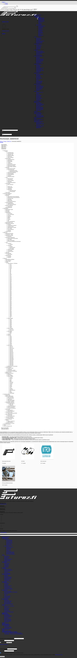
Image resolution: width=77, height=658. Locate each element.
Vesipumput (10, 206)
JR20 (11, 281)
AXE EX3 (11, 349)
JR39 (11, 298)
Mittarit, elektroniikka (40, 104)
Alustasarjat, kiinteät (9, 235)
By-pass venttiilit (39, 42)
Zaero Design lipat (39, 87)
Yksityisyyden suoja (58, 654)
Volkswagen (12, 393)
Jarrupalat (9, 245)
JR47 (11, 306)
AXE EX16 (11, 355)
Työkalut (35, 111)
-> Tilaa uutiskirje (3, 532)
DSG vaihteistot (39, 45)
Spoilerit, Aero (8, 261)
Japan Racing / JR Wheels (12, 263)
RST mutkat (10, 228)
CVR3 (11, 338)
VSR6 (11, 324)
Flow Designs (10, 375)
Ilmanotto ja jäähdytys (38, 56)
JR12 (11, 276)
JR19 (11, 280)
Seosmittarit (38, 106)
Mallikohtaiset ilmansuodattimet (14, 197)
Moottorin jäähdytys (40, 59)
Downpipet (38, 67)
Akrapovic (9, 216)
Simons (9, 219)
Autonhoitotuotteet (8, 412)
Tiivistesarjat (40, 30)
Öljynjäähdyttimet (39, 61)
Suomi (3, 2)
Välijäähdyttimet (39, 43)
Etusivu (1, 141)
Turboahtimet (38, 38)
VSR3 (11, 321)
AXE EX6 (11, 351)
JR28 (11, 287)
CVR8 (11, 343)
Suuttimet (38, 54)
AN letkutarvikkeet (11, 176)
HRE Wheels (38, 97)
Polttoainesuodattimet (40, 52)
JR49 (11, 308)
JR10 (11, 274)
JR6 (10, 271)
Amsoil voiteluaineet (38, 113)
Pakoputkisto (36, 64)
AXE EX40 (11, 365)
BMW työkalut (10, 422)
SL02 (11, 265)
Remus (9, 218)
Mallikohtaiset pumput (14, 171)
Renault (11, 378)
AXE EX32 (11, 360)
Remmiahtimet (39, 39)
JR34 (11, 293)
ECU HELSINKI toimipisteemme (8, 518)
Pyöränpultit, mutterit (11, 370)
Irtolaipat (9, 224)
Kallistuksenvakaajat (9, 233)
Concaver (38, 94)
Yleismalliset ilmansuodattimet (13, 196)
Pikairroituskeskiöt (11, 411)
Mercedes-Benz (12, 390)
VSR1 (11, 319)
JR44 (11, 303)
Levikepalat (10, 369)
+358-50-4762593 (3, 504)
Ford (10, 387)
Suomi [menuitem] (6, 3)
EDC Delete (10, 239)
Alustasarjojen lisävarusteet (13, 238)
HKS (8, 220)
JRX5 (11, 313)
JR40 (11, 299)
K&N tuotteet (10, 200)
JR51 (11, 310)
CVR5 (11, 340)
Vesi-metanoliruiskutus (12, 204)
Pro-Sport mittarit (39, 105)
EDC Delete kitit (39, 78)
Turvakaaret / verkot (9, 234)
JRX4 (11, 312)
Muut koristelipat (39, 88)
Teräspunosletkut (39, 81)
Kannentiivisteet (41, 19)
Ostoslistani (4, 525)
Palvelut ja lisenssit (37, 117)
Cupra (11, 385)
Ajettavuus (9, 141)
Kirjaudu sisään (9, 642)
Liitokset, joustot (11, 226)
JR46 (11, 305)
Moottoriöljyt (38, 114)
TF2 (10, 317)
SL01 (11, 264)
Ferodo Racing (12, 247)
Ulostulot (9, 230)
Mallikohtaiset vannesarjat (12, 366)
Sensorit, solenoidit (39, 109)
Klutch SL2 (12, 330)
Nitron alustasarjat (39, 74)
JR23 (11, 284)
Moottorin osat (37, 16)
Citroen (11, 384)
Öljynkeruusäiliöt (41, 21)
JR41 (11, 300)
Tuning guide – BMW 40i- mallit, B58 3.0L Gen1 (40, 123)
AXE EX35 (11, 363)
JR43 (11, 302)
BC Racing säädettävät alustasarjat (38, 76)
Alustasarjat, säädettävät (10, 237)
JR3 (10, 269)
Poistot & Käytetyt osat (38, 119)
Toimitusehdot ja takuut (6, 519)
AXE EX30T (12, 359)
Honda (11, 388)
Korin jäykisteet (39, 82)
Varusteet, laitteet (6, 394)
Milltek (9, 217)
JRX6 (11, 314)
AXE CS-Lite (12, 348)
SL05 (11, 268)
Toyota (11, 377)
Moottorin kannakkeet (40, 32)
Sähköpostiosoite (3, 648)
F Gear (35, 118)
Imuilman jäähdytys (40, 60)
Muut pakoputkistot (11, 221)
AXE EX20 (11, 357)
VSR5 (11, 323)
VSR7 (11, 325)
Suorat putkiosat (11, 229)
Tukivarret (38, 79)
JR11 (11, 275)
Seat (10, 391)
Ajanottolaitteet (39, 103)
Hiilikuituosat (38, 85)
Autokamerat (36, 101)
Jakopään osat (41, 20)
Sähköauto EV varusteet (9, 423)
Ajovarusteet (38, 110)
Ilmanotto (38, 57)
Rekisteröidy (2, 656)
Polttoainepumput (39, 51)
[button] (5, 21)
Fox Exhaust (10, 213)
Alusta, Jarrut (36, 73)
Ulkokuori (5, 258)
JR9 (10, 273)
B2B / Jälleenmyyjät (6, 526)
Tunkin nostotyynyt (11, 421)
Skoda (11, 392)
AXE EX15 (11, 354)
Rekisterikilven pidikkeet (38, 90)
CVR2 (11, 337)
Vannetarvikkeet (39, 98)
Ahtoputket (38, 40)
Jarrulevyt (9, 243)
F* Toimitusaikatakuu (6, 521)
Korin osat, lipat (37, 84)
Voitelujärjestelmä (41, 26)
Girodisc (11, 244)
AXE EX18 (11, 356)
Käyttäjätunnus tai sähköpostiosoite (7, 638)
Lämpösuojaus (39, 69)
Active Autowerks (11, 214)
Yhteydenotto (4, 516)
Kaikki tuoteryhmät (37, 14)
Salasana (2, 640)
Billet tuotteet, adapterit (40, 36)
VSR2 (11, 320)
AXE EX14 (11, 353)
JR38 (11, 297)
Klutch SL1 (12, 329)
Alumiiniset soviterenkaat (38, 100)
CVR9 (11, 344)
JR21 (11, 282)
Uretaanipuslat (39, 83)
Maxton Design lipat (40, 86)
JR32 (11, 291)
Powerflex (9, 256)
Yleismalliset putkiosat (38, 72)
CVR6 (11, 341)
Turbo (35, 37)
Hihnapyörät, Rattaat (40, 34)
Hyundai (11, 389)
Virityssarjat (7, 192)
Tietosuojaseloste (5, 520)
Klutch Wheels (10, 328)
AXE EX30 (11, 358)
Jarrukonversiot (10, 251)
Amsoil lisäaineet (11, 418)
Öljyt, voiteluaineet (8, 414)
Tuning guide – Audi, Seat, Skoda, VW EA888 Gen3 (40, 126)
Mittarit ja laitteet (37, 102)
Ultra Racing (10, 254)
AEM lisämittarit (10, 397)
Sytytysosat (40, 22)
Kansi (6, 151)
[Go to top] (0, 535)
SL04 (11, 267)
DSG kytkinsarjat (13, 190)
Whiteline (9, 257)
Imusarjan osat (10, 198)
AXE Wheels (38, 96)
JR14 (11, 277)
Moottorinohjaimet (39, 108)
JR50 (11, 309)
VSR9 (11, 327)
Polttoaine (36, 50)
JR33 (11, 292)
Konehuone (5, 150)
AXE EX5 (11, 350)
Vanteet (35, 91)
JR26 (11, 286)
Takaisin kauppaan (5, 30)
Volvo (11, 379)
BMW (11, 332)
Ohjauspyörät (10, 410)
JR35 (11, 294)
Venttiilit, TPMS (10, 368)
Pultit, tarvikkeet (40, 24)
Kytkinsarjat (38, 49)
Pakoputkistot (38, 65)
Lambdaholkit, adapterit (12, 225)
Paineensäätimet (11, 174)
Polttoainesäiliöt (39, 53)
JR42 (11, 301)
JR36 (11, 295)
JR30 (11, 289)
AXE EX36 (11, 364)
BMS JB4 (11, 404)
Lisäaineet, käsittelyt (40, 116)
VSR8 (11, 326)
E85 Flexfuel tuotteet (11, 168)
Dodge (11, 386)
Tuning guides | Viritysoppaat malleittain (38, 121)
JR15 (11, 278)
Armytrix (9, 215)
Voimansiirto (36, 44)
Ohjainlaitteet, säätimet (9, 402)
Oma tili (3, 524)
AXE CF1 (11, 346)
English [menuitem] (6, 4)
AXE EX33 (11, 361)
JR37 (11, 296)
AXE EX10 (11, 352)
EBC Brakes (12, 248)
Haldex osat (38, 46)
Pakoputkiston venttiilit (12, 227)
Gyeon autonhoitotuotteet (12, 413)
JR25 (11, 285)
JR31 (11, 290)
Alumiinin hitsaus (39, 63)
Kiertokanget (40, 28)
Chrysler (11, 383)
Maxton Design (10, 376)
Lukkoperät (38, 48)
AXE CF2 (11, 347)
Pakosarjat (38, 66)
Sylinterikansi (38, 17)
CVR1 (11, 336)
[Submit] (2, 131)
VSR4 (11, 322)
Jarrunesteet (10, 250)
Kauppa (5, 141)
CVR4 (11, 339)
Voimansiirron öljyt (39, 115)
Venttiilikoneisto (41, 18)
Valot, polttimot (8, 260)
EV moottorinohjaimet (12, 408)
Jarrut (37, 80)
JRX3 (11, 311)
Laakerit (39, 29)
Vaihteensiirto (38, 47)
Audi (10, 333)
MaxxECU (11, 405)
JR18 (11, 279)
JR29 (11, 288)
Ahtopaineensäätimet (40, 41)
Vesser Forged (38, 95)
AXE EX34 (11, 362)
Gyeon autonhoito (37, 112)
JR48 (11, 307)
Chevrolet (11, 382)
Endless (11, 246)
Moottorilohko (38, 25)
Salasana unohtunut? (4, 644)
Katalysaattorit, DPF (40, 68)
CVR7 (11, 342)
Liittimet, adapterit (11, 401)
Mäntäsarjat (40, 27)
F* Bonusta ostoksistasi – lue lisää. (8, 517)
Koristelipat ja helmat (9, 373)
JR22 (11, 283)
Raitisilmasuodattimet (12, 201)
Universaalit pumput (13, 170)
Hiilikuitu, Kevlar (8, 372)
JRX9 (11, 315)
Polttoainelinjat (39, 55)
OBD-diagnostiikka (39, 107)
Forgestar (9, 334)
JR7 (10, 272)
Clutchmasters (12, 191)
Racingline (9, 236)
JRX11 (11, 316)
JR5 (10, 270)
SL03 (11, 266)
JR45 (11, 304)
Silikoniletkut (38, 62)
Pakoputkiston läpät (40, 70)
